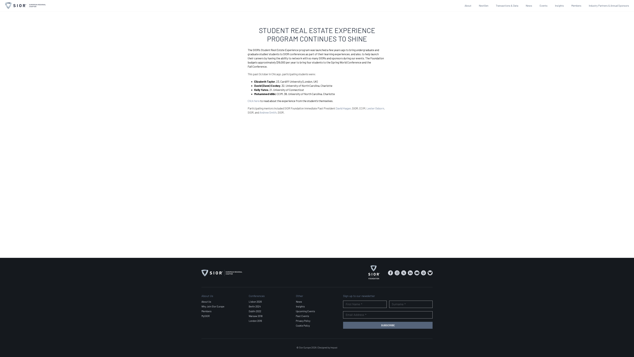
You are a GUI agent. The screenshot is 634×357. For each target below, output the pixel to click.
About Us (206, 301)
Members (576, 5)
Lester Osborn (375, 108)
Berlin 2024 (255, 306)
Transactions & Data (507, 5)
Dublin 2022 (255, 311)
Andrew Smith (268, 112)
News (529, 5)
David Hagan (343, 108)
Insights (559, 5)
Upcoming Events (305, 311)
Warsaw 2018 (256, 316)
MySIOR (205, 316)
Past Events (302, 316)
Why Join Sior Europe (212, 306)
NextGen (483, 5)
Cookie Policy (303, 325)
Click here (254, 100)
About (468, 5)
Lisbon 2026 (255, 301)
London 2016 (255, 320)
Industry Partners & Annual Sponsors (609, 5)
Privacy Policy (303, 320)
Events (543, 5)
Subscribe (388, 325)
